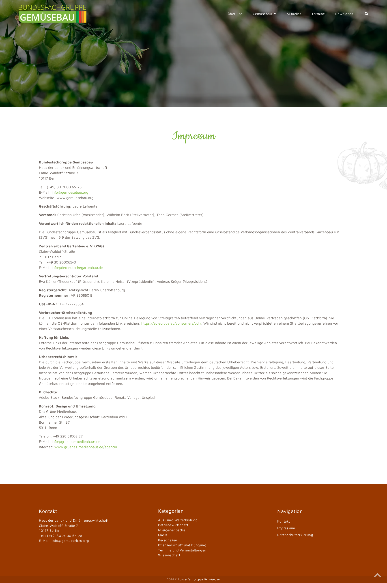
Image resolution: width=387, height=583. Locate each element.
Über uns (235, 14)
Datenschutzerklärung (295, 535)
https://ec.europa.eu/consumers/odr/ (171, 323)
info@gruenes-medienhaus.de (76, 441)
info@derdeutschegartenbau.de (77, 268)
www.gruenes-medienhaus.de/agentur (85, 447)
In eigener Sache (171, 530)
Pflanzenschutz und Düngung (182, 545)
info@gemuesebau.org (70, 192)
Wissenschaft (169, 555)
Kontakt (283, 521)
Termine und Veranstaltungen (182, 550)
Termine (318, 14)
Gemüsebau (262, 14)
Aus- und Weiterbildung (178, 520)
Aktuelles (294, 14)
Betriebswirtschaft (173, 525)
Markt (163, 535)
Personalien (167, 540)
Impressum (286, 528)
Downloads (344, 14)
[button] (366, 14)
